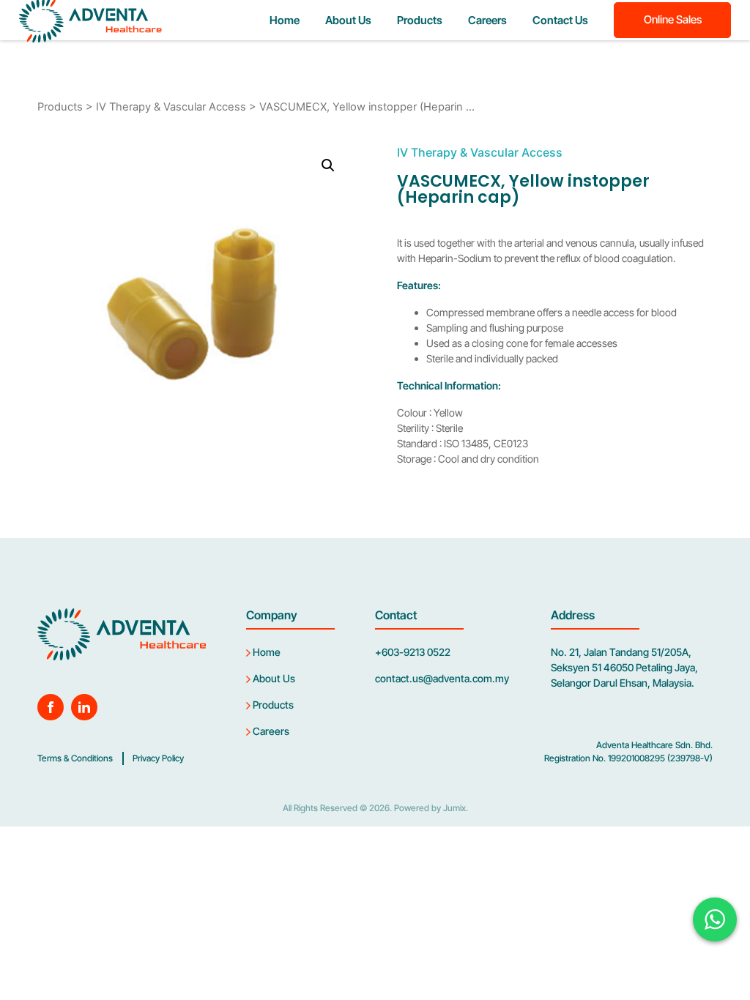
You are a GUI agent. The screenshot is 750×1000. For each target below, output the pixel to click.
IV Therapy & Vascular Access (171, 106)
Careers (487, 20)
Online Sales (673, 19)
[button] (328, 165)
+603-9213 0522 (412, 652)
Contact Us (560, 20)
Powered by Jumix (430, 807)
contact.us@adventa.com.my (442, 678)
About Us (348, 20)
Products (419, 20)
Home (285, 20)
